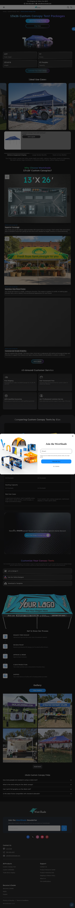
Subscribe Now (56, 461)
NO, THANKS (56, 466)
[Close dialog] (72, 435)
